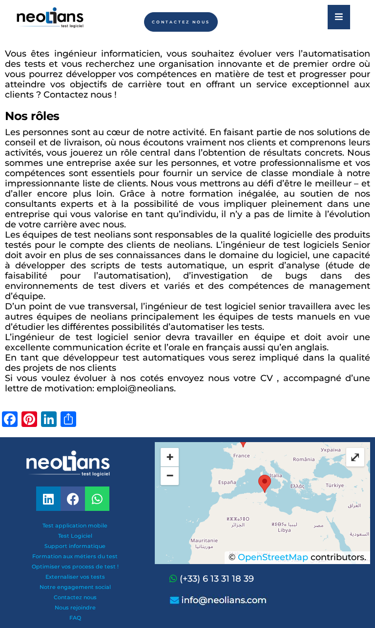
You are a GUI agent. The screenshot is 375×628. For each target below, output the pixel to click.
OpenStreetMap (273, 557)
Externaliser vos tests (75, 576)
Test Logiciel (75, 535)
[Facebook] (73, 498)
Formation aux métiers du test (75, 556)
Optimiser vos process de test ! (75, 566)
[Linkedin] (48, 498)
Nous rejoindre (75, 607)
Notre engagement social (75, 587)
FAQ (75, 617)
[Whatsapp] (174, 578)
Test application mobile (74, 525)
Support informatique (74, 546)
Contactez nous (75, 597)
